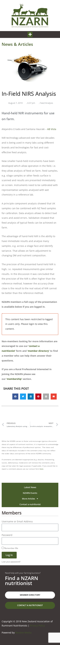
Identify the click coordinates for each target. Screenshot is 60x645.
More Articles (28, 498)
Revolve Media (23, 632)
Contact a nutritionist (30, 504)
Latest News (30, 487)
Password (7, 535)
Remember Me (11, 548)
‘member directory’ (38, 350)
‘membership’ (14, 378)
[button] (30, 34)
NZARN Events (30, 492)
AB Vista (51, 129)
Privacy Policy (37, 625)
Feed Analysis (46, 102)
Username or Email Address (17, 521)
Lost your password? (11, 562)
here (41, 469)
